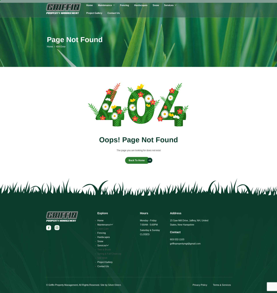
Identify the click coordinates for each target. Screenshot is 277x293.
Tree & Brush (104, 249)
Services (169, 5)
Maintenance (105, 5)
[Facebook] (48, 227)
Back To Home (137, 160)
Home (89, 5)
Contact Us (113, 13)
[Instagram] (57, 227)
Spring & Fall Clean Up (109, 254)
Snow (156, 5)
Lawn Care (103, 229)
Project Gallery (94, 13)
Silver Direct (114, 285)
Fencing (124, 5)
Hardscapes (140, 5)
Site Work (102, 258)
